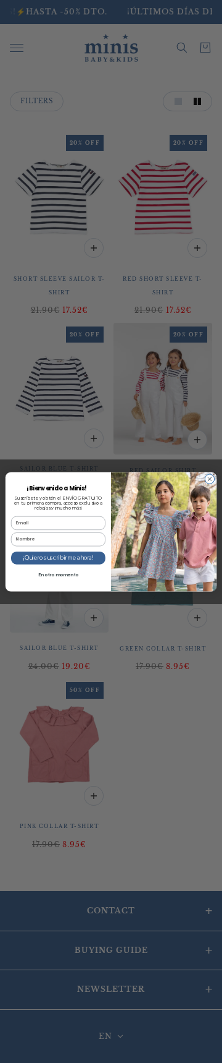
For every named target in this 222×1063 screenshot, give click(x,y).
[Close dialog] (209, 478)
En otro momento (58, 574)
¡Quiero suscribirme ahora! (58, 557)
